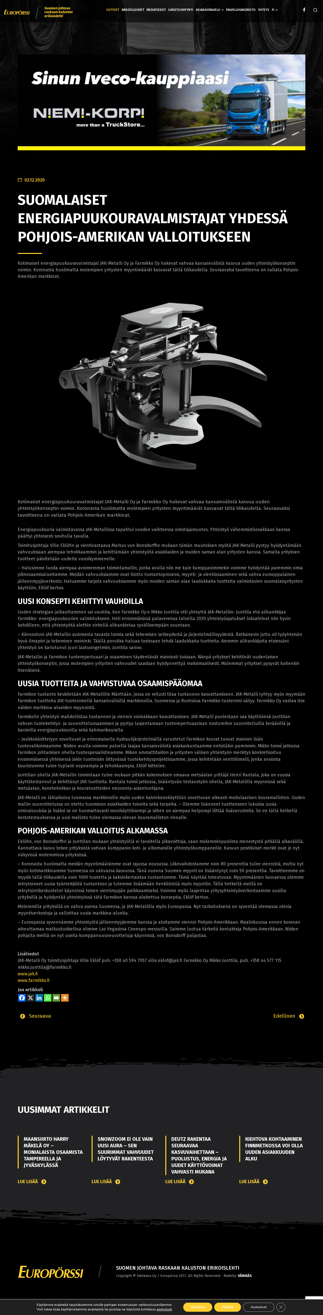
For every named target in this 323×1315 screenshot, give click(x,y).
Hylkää (227, 1307)
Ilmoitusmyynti (180, 10)
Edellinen (285, 1016)
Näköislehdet (133, 10)
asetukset (164, 1309)
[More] (65, 998)
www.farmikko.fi (34, 980)
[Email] (56, 998)
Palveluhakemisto (240, 10)
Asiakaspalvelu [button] (208, 10)
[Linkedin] (39, 998)
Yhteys (263, 10)
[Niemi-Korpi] (161, 106)
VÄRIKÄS (245, 1276)
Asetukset (259, 1307)
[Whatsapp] (47, 998)
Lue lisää (28, 1181)
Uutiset (112, 10)
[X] (30, 998)
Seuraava (39, 1016)
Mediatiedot (156, 10)
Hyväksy (198, 1307)
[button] (275, 6)
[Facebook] (22, 998)
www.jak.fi (28, 974)
